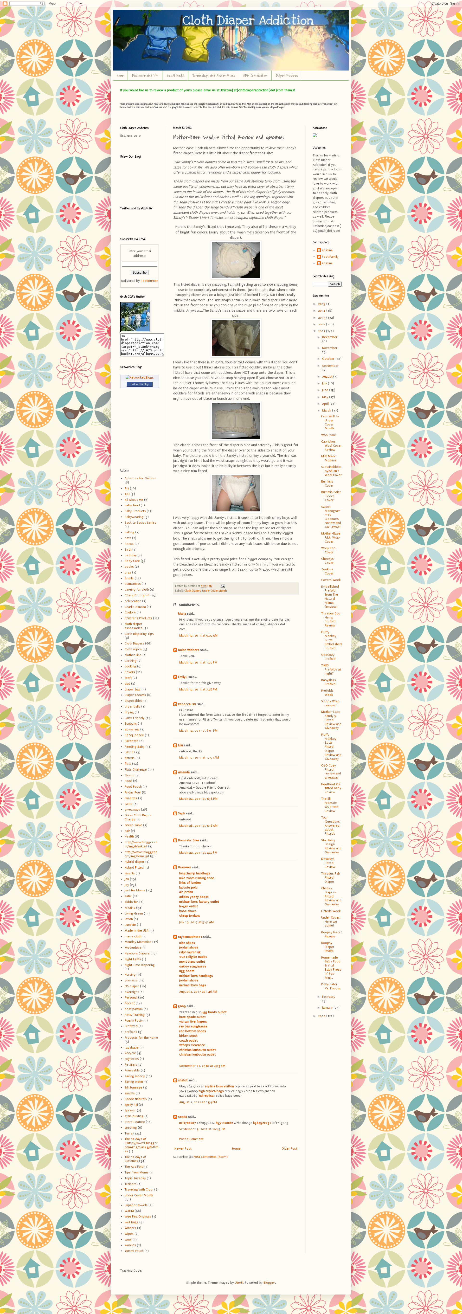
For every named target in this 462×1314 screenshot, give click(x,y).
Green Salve (133, 825)
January (328, 1007)
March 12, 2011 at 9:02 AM (198, 635)
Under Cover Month (214, 591)
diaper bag (133, 689)
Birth (128, 549)
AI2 (127, 488)
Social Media (175, 75)
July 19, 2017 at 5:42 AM (196, 922)
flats (128, 764)
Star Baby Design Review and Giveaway (331, 846)
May (325, 397)
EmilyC (182, 677)
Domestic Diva (188, 840)
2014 (322, 310)
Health (129, 836)
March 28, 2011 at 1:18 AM (198, 825)
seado (182, 1117)
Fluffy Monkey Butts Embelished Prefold (331, 640)
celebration (133, 601)
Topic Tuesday (135, 1178)
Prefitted (131, 1026)
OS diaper (132, 986)
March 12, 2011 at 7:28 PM (198, 689)
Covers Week (331, 580)
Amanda (184, 772)
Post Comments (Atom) (210, 1157)
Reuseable (132, 1070)
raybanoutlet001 (190, 937)
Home (120, 75)
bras (128, 572)
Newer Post (182, 1148)
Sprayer (130, 1110)
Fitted (129, 752)
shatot (182, 1080)
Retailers (131, 1064)
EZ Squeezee (134, 735)
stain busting (134, 1116)
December (329, 337)
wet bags (131, 1222)
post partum (134, 1009)
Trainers (130, 1184)
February (328, 996)
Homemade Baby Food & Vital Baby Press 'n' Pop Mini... (331, 967)
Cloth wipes (133, 649)
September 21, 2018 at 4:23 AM (202, 1066)
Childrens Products (138, 618)
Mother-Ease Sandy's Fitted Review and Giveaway (331, 720)
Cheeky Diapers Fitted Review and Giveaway (331, 896)
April (326, 404)
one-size (131, 980)
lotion (129, 919)
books (129, 566)
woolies (130, 1245)
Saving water (134, 1081)
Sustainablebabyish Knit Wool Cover (331, 471)
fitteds (130, 758)
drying (129, 712)
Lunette (130, 925)
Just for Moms (135, 890)
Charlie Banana (135, 607)
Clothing (130, 661)
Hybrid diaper (134, 861)
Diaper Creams (135, 695)
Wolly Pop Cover (328, 550)
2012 (322, 324)
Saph (181, 813)
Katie (128, 896)
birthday (131, 555)
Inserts (130, 873)
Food (128, 781)
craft (128, 678)
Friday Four (133, 792)
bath (128, 538)
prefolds (131, 1032)
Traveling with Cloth (139, 1189)
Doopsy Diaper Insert (327, 947)
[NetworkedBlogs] (140, 377)
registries (132, 1059)
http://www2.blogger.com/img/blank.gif (141, 854)
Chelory (130, 612)
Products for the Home (141, 1037)
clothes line (133, 655)
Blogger (269, 1282)
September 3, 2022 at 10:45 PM (202, 1129)
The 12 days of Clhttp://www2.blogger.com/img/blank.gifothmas (141, 1145)
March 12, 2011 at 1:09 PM (198, 662)
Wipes (129, 1234)
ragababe (132, 1047)
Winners (130, 1228)
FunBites (131, 798)
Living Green (134, 913)
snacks (130, 1093)
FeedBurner (149, 281)
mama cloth (133, 936)
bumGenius (133, 584)
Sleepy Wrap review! (330, 703)
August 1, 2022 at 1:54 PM (198, 1102)
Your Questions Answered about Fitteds (330, 825)
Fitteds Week (331, 911)
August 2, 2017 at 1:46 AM (198, 991)
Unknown (184, 867)
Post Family (330, 256)
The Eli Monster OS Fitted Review (330, 804)
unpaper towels (136, 1205)
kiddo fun (131, 902)
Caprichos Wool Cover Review (331, 445)
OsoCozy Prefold (328, 657)
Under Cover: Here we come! (330, 922)
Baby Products (135, 511)
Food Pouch (133, 786)
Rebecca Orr (187, 704)
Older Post (289, 1148)
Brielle (129, 578)
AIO (127, 494)
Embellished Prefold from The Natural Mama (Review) (330, 597)
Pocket (130, 1003)
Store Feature (135, 1122)
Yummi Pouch (134, 1251)
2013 (322, 317)
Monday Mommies (138, 942)
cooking (130, 666)
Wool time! (329, 435)
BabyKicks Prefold (328, 682)
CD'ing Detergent (137, 595)
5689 (182, 1006)
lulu (180, 745)
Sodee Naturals (136, 1099)
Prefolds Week (327, 692)
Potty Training (135, 1015)
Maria (182, 613)
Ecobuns (131, 723)
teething (131, 1127)
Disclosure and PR (145, 75)
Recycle (130, 1053)
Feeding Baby (135, 746)
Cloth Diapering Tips (139, 634)
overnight (132, 992)
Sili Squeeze (133, 1087)
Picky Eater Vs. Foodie (330, 986)
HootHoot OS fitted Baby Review (331, 788)
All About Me (134, 500)
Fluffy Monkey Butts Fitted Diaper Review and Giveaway (331, 747)
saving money (135, 1076)
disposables (133, 700)
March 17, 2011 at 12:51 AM (199, 757)
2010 (322, 1016)
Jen (127, 879)
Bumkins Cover (327, 483)
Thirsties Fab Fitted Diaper (330, 877)
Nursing (130, 974)
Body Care (132, 561)
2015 (322, 304)
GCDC (129, 804)
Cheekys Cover (327, 561)
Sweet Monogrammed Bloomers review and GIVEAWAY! (331, 517)
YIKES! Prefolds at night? (331, 669)
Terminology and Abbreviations (213, 75)
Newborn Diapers (137, 953)
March (327, 410)
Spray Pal (131, 1105)
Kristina (130, 907)
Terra (128, 1133)
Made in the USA (136, 930)
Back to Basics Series (140, 522)
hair (127, 831)
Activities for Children (140, 478)
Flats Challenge (136, 769)
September (330, 365)
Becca (129, 544)
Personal (131, 997)
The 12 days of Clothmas (135, 1159)
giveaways (132, 809)
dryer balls (132, 706)
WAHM (129, 1211)
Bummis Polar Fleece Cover (331, 496)
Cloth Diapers (192, 591)
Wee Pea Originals (138, 1216)
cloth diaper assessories (133, 626)
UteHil (239, 1282)
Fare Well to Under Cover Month (330, 422)
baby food (132, 505)
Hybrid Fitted (134, 867)
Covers (130, 672)
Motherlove (133, 947)
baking (129, 532)
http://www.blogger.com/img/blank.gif (141, 844)
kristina (327, 263)
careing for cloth (137, 589)
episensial (132, 729)
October (328, 359)
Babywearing (134, 517)
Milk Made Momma (328, 458)
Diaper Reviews (287, 75)
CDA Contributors (255, 75)
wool (128, 1239)
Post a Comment (191, 1139)
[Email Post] (222, 586)
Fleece (130, 775)
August (327, 376)
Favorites (131, 741)
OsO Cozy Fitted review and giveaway (331, 771)
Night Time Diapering (140, 965)
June (325, 390)
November (329, 348)
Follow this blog (139, 384)
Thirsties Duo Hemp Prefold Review (330, 619)
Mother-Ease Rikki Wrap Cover (330, 537)
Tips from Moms (136, 1172)
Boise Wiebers (188, 650)
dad (127, 683)
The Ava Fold (134, 1166)
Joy (127, 885)
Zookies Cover (327, 571)
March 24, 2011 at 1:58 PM (198, 798)
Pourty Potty (134, 1020)
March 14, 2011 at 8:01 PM (198, 730)
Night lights (133, 959)
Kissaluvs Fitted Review (328, 863)
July (325, 383)
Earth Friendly (135, 718)
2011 (322, 331)
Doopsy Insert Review (331, 934)
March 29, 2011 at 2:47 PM (198, 852)
